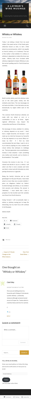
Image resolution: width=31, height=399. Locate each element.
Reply (8, 316)
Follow (6, 380)
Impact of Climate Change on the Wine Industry (8, 254)
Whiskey (8, 239)
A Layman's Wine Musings (15, 7)
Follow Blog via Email (9, 361)
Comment (23, 342)
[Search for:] (15, 352)
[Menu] (4, 25)
